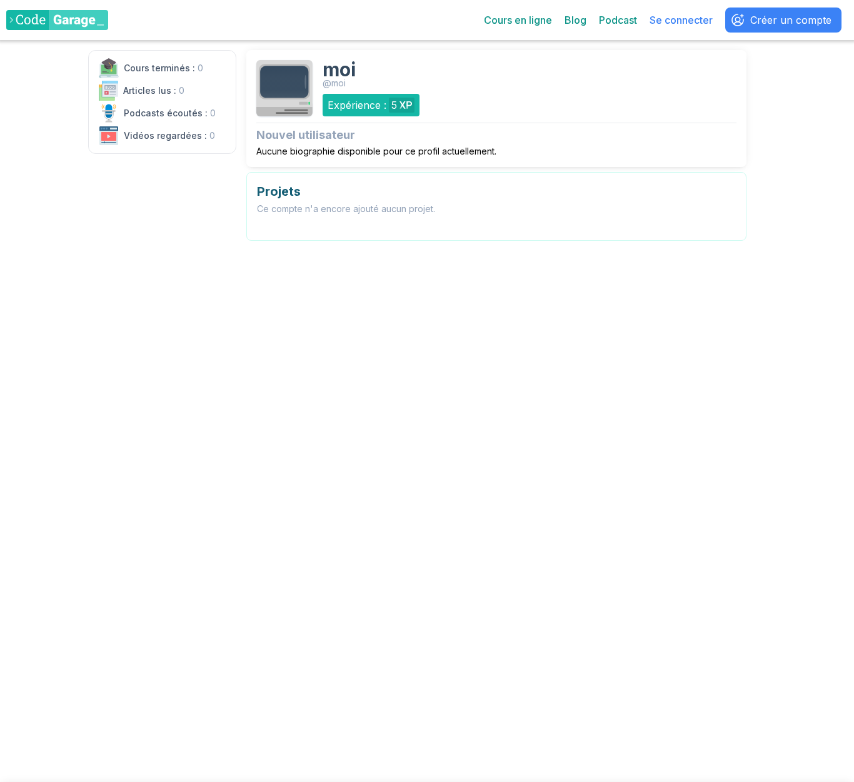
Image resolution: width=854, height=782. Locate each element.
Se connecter (681, 20)
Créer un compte (790, 20)
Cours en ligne (518, 20)
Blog (575, 20)
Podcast (618, 20)
